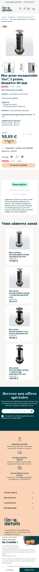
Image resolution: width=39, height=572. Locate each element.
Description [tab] (19, 184)
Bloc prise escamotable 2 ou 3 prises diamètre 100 (18, 331)
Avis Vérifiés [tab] (20, 194)
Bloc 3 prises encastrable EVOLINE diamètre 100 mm (19, 254)
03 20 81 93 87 (29, 2)
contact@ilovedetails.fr (13, 2)
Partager (11, 157)
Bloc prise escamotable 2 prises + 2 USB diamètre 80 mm (19, 294)
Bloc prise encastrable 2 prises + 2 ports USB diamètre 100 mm (19, 371)
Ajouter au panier (20, 165)
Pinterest (22, 157)
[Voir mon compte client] (24, 9)
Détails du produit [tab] (19, 190)
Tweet (17, 157)
